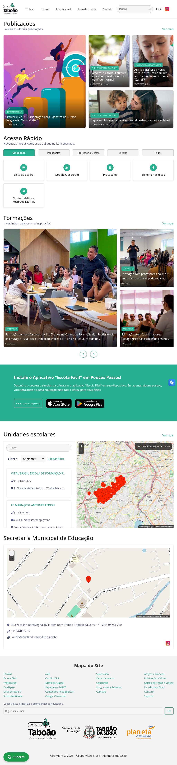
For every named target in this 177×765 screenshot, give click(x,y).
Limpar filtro (56, 459)
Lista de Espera (12, 691)
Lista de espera (87, 9)
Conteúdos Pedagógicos (59, 691)
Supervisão (102, 674)
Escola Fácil (9, 678)
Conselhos (102, 682)
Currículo (101, 691)
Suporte (148, 696)
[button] (113, 493)
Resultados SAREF (55, 687)
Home (45, 9)
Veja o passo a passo (28, 403)
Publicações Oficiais (155, 678)
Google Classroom (55, 696)
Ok (169, 711)
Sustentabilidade (13, 696)
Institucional (63, 9)
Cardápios (9, 687)
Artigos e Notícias (154, 674)
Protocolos (9, 682)
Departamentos (105, 678)
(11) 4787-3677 (22, 480)
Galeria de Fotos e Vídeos (159, 682)
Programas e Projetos (109, 687)
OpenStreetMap (156, 526)
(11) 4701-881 (22, 512)
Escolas (7, 674)
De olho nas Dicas (154, 687)
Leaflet (144, 526)
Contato (108, 9)
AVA (47, 674)
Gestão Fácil (52, 678)
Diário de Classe (54, 682)
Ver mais (168, 29)
